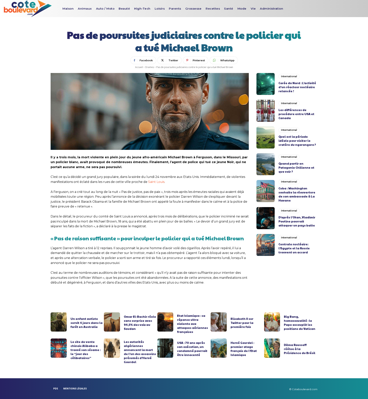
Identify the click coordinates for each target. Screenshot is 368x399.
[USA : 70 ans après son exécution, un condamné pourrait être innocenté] (165, 348)
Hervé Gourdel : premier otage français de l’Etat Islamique (244, 349)
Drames (149, 67)
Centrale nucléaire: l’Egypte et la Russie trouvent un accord (294, 248)
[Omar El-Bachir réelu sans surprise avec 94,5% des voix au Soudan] (112, 322)
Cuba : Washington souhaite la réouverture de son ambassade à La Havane (296, 194)
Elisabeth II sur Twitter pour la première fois (242, 323)
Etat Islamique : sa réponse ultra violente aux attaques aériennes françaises (192, 324)
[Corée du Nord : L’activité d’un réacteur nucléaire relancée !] (265, 84)
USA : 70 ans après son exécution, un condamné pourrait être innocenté (192, 349)
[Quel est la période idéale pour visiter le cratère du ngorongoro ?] (265, 137)
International (289, 76)
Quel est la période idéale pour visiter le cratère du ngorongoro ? (297, 140)
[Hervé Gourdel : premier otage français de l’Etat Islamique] (219, 348)
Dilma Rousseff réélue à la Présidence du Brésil (299, 349)
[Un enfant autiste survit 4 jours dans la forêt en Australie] (59, 322)
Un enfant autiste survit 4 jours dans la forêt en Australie (87, 323)
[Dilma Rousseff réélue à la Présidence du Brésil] (272, 348)
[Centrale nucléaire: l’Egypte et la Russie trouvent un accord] (265, 245)
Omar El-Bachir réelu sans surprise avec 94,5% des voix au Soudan (140, 322)
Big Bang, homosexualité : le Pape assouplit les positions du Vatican (299, 322)
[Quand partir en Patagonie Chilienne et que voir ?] (265, 164)
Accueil (139, 67)
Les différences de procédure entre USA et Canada (296, 114)
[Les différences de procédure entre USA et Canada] (265, 111)
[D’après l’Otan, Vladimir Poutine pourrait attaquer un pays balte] (265, 218)
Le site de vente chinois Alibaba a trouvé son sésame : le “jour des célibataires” (86, 350)
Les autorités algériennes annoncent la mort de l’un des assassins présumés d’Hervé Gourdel (140, 352)
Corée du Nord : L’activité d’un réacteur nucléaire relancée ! (297, 87)
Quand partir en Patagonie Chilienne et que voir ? (296, 167)
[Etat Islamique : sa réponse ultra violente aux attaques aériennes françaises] (165, 322)
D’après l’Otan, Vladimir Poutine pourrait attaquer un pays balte (296, 221)
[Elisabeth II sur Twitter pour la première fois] (219, 322)
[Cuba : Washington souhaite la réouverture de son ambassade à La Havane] (265, 191)
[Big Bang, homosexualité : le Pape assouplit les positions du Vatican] (272, 322)
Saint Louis (156, 182)
